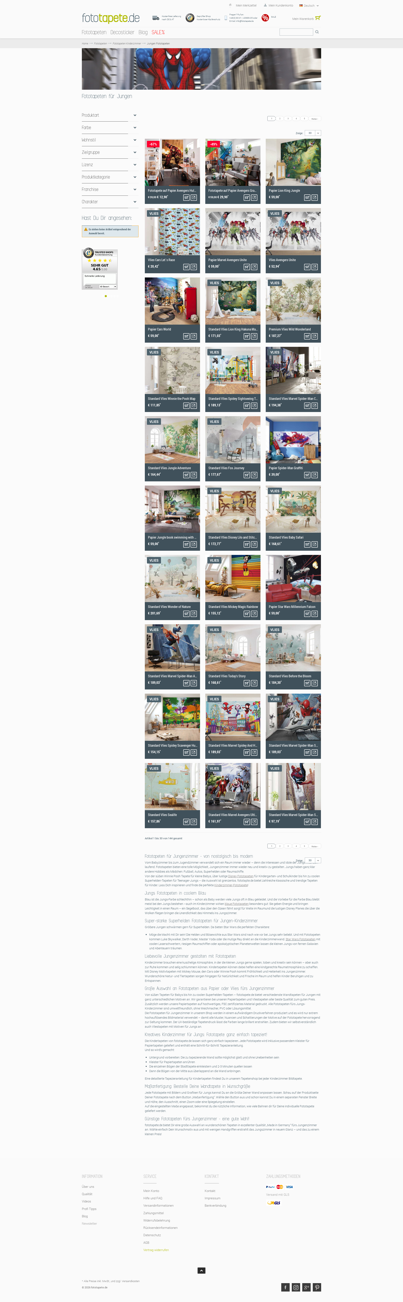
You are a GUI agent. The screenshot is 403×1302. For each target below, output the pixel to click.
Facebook (285, 1287)
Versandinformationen (158, 1205)
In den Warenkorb (186, 197)
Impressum (212, 1198)
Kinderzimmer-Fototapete (231, 885)
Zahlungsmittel (153, 1213)
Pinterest (317, 1287)
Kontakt (210, 1191)
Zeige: (299, 133)
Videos (86, 1201)
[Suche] (317, 32)
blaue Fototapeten (237, 904)
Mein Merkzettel (246, 5)
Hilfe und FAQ (152, 1198)
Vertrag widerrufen (156, 1250)
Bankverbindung (215, 1205)
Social (296, 1287)
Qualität (87, 1194)
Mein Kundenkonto (281, 5)
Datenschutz (152, 1235)
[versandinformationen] (110, 276)
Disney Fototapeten (241, 876)
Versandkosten (131, 1281)
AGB (146, 1242)
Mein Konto (151, 1191)
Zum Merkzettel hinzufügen (194, 197)
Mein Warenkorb (303, 19)
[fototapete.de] (111, 18)
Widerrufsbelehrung (156, 1220)
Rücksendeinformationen (160, 1228)
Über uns (88, 1186)
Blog (85, 1216)
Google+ (306, 1287)
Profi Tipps (89, 1209)
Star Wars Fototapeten (300, 939)
